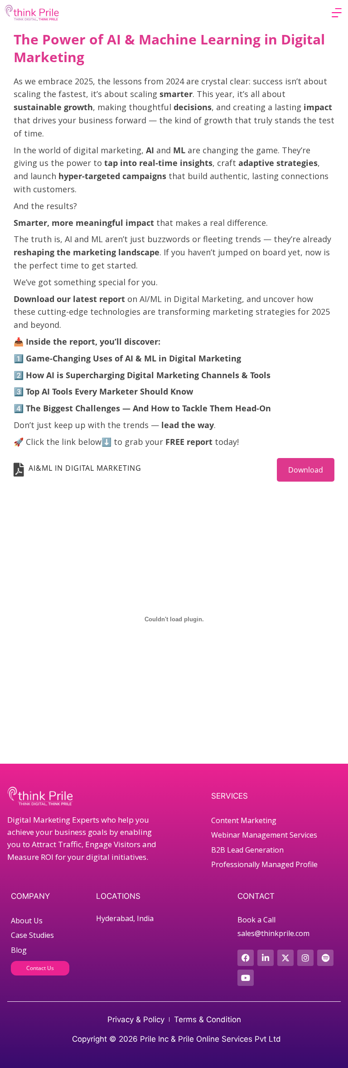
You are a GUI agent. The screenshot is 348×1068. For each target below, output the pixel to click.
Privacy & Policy (135, 1019)
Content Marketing (243, 820)
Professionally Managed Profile (264, 864)
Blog (19, 950)
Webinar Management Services (264, 835)
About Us (27, 921)
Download (305, 470)
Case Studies (32, 935)
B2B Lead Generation (247, 850)
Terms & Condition (207, 1019)
